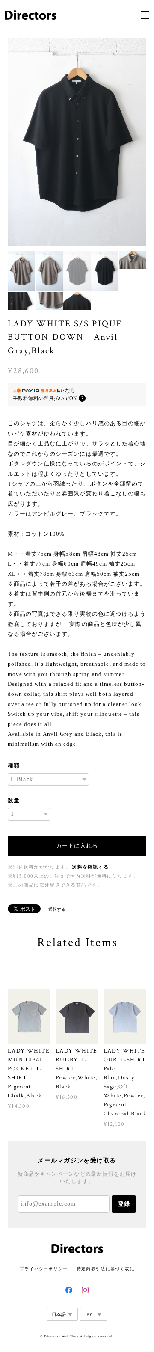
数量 (14, 800)
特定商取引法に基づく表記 (105, 1268)
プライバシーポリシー (44, 1268)
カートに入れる (77, 845)
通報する (56, 909)
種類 (14, 765)
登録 (124, 1204)
